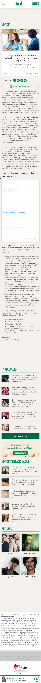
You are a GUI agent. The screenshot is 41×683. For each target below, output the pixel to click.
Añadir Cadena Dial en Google (22, 86)
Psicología (15, 340)
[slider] (20, 675)
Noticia (6, 24)
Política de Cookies (34, 656)
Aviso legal (33, 654)
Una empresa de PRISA (20, 666)
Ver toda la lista (20, 436)
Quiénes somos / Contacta (12, 654)
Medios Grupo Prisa (20, 671)
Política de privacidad (20, 656)
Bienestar (5, 340)
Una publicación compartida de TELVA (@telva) (20, 239)
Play (36, 679)
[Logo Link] (18, 3)
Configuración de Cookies (22, 658)
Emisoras (24, 654)
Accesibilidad (8, 656)
